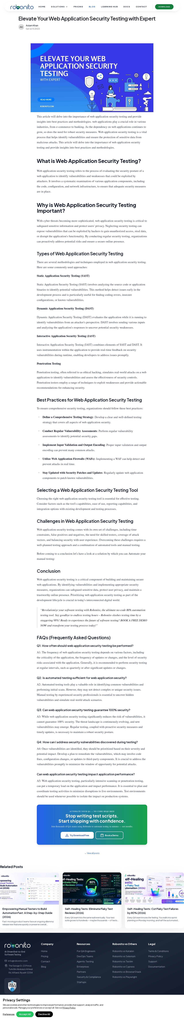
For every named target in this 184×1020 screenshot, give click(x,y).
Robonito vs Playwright (124, 976)
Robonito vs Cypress (123, 966)
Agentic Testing (85, 961)
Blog (92, 6)
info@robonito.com (18, 960)
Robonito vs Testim (122, 961)
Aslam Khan (32, 25)
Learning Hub (109, 6)
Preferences (9, 1014)
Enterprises (83, 966)
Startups (81, 982)
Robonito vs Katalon (123, 951)
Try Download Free (79, 835)
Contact (141, 6)
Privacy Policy (69, 1007)
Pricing (78, 6)
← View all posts (92, 853)
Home (42, 6)
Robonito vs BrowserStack (126, 971)
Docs (126, 6)
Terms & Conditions (158, 951)
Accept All (25, 1014)
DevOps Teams (85, 956)
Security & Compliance (89, 976)
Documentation (156, 966)
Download (164, 7)
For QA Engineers (86, 951)
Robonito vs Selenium (123, 956)
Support (152, 961)
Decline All (44, 1014)
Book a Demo (111, 835)
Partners (81, 971)
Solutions (58, 6)
